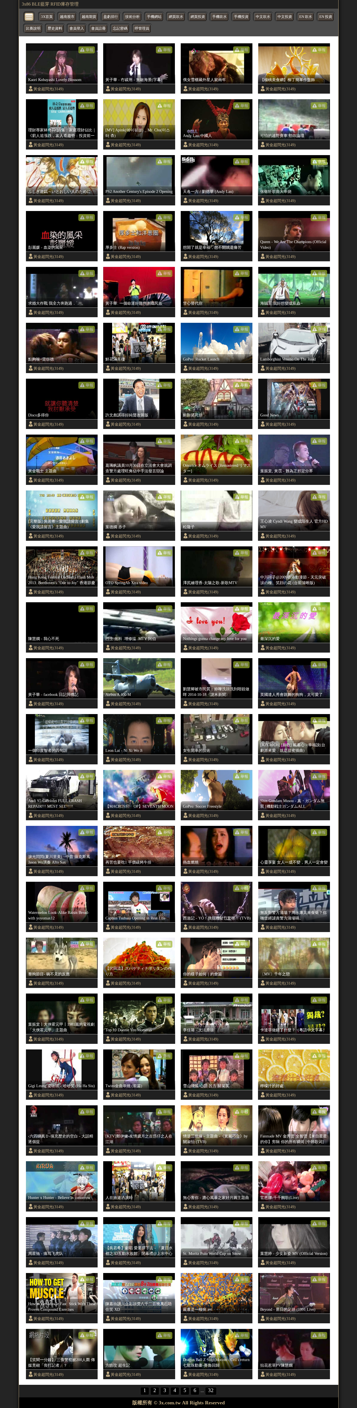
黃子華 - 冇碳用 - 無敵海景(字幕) (133, 79)
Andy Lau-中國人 (197, 135)
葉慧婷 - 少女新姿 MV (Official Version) (293, 1253)
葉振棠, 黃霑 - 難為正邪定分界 (286, 471)
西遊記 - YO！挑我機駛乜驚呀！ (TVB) (217, 918)
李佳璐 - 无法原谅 (198, 1030)
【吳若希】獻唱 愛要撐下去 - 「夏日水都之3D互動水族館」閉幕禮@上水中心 (139, 1251)
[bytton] (29, 16)
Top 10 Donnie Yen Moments (128, 1030)
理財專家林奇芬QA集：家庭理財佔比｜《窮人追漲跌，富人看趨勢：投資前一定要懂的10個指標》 (62, 133)
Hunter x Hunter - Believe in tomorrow (59, 1197)
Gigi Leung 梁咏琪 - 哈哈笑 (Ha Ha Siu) (61, 1086)
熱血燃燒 (191, 862)
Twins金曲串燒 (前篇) (123, 1086)
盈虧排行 (110, 17)
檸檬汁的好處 (272, 1086)
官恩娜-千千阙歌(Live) (279, 1197)
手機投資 (241, 17)
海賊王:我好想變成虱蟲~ (281, 303)
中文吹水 (263, 17)
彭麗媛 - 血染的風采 (45, 247)
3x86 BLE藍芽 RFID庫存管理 (50, 4)
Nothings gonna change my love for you (215, 638)
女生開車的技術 (196, 750)
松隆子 (189, 527)
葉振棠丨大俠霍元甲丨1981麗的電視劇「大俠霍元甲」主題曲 (61, 1027)
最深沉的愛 (270, 638)
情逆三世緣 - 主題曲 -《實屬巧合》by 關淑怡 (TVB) (215, 1139)
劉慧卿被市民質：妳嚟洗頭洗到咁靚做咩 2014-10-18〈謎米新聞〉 (216, 692)
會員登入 (76, 28)
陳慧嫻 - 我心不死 (43, 638)
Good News (269, 415)
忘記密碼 (120, 28)
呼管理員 (142, 28)
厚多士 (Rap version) (122, 247)
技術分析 (132, 17)
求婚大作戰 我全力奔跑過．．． (56, 303)
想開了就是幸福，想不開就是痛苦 (212, 247)
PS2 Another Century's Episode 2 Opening (139, 191)
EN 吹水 (305, 17)
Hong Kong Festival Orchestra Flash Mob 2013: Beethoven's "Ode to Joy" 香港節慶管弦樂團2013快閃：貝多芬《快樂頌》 (61, 580)
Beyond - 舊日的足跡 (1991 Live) (287, 1309)
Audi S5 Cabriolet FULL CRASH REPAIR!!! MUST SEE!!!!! (55, 803)
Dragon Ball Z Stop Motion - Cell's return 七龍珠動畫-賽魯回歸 (216, 1362)
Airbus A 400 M (118, 694)
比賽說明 (33, 28)
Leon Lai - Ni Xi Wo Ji (124, 750)
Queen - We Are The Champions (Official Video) (293, 245)
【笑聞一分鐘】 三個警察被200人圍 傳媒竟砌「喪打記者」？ (61, 1362)
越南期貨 (89, 17)
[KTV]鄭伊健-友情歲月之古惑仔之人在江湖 (138, 1139)
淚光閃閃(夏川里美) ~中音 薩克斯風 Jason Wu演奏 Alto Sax (59, 859)
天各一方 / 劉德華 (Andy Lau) (208, 191)
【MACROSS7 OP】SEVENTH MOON (139, 806)
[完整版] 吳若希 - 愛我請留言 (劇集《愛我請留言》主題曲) (58, 524)
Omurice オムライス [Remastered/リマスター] (217, 468)
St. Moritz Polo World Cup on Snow (212, 1253)
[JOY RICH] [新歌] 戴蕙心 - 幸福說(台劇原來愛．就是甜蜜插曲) (292, 748)
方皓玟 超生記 (117, 1365)
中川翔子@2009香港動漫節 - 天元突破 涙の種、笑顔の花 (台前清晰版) (293, 580)
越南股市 (67, 17)
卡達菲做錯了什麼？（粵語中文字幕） (293, 1030)
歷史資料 (55, 28)
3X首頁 (47, 17)
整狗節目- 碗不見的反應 (49, 974)
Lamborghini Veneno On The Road (288, 359)
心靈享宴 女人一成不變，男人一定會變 (294, 862)
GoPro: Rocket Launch (201, 359)
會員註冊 (98, 28)
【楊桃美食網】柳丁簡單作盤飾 (287, 79)
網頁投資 (197, 17)
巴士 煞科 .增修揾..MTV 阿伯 (130, 638)
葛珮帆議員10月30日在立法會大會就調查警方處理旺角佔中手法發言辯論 (138, 468)
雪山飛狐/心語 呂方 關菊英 (206, 1086)
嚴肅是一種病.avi (197, 1309)
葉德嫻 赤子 (115, 527)
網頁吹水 (176, 17)
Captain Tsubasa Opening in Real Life (135, 918)
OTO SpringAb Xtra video (126, 582)
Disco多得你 (38, 415)
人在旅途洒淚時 (119, 1197)
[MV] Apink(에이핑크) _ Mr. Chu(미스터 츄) (137, 133)
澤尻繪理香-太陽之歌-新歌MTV (210, 582)
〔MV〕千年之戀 (275, 974)
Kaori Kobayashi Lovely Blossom (54, 79)
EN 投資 (325, 17)
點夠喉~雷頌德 (41, 359)
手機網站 (154, 17)
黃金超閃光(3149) (48, 89)
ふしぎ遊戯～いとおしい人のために (59, 191)
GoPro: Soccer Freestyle (202, 806)
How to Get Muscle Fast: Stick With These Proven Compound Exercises (62, 1307)
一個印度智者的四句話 (47, 750)
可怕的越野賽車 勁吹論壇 (282, 135)
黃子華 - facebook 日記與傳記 (53, 694)
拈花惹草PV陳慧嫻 (276, 1365)
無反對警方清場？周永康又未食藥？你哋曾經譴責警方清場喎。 (293, 915)
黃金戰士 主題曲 (42, 471)
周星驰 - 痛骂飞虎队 (45, 1253)
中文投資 (285, 17)
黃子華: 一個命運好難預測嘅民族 (133, 303)
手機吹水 (219, 17)
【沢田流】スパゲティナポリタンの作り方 (138, 971)
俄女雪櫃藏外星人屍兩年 (204, 79)
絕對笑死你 (192, 415)
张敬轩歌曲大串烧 (275, 191)
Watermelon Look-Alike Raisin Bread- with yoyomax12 (58, 915)
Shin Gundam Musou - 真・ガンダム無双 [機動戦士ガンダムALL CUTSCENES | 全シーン (292, 803)
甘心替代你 (192, 303)
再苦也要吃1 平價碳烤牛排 (128, 862)
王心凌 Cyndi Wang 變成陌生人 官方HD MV (294, 524)
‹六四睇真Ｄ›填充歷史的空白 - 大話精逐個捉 (60, 1139)
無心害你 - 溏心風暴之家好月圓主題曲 (216, 1197)
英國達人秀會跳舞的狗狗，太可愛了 (291, 694)
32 (211, 1390)
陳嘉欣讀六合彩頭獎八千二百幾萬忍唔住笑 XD (138, 1307)
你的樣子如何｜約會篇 (202, 974)
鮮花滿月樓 (115, 359)
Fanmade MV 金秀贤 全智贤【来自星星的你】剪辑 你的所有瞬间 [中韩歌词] (293, 1139)
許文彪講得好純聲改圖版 (126, 415)
